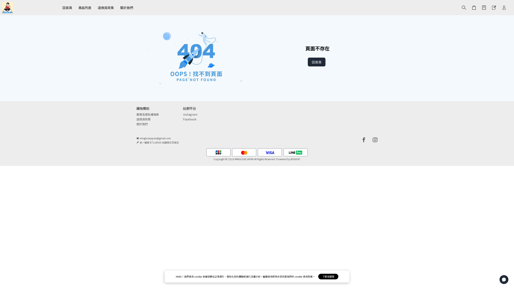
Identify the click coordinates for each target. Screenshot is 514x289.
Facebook (189, 119)
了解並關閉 (328, 276)
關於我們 (142, 124)
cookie (198, 276)
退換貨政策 (144, 119)
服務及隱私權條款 (148, 114)
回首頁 (316, 62)
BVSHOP (295, 159)
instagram (190, 114)
